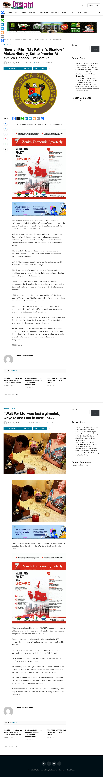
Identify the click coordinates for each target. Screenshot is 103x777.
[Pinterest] (6, 139)
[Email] (6, 149)
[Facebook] (6, 124)
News (15, 12)
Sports (72, 12)
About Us (87, 12)
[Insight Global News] (18, 5)
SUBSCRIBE (93, 5)
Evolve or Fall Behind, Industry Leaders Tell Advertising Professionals (33, 381)
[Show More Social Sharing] (49, 68)
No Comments (40, 63)
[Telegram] (2, 28)
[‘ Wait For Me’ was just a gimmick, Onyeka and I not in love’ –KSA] (35, 453)
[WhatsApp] (6, 144)
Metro (64, 12)
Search (74, 45)
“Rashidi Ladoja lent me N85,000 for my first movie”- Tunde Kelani (13, 380)
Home (10, 12)
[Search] (99, 13)
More (79, 12)
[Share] (2, 41)
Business (32, 12)
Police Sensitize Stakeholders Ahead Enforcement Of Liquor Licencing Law (85, 74)
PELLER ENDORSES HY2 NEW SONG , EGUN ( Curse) (56, 380)
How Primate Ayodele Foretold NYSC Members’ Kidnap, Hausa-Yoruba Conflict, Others (86, 80)
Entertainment (43, 12)
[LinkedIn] (6, 134)
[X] (2, 16)
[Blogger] (2, 33)
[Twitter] (6, 129)
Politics (23, 12)
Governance (55, 12)
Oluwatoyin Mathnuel (16, 63)
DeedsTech (70, 770)
